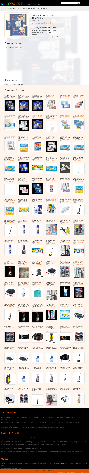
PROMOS (16, 3)
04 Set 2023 (80, 369)
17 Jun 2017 (67, 179)
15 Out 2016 (25, 221)
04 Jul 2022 (53, 118)
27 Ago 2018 (25, 139)
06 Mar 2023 (66, 349)
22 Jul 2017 (80, 221)
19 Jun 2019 (25, 117)
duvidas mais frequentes (57, 463)
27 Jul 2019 (80, 264)
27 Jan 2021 (25, 159)
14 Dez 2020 (11, 160)
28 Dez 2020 (11, 306)
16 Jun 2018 (53, 96)
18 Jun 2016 (67, 116)
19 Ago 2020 (67, 283)
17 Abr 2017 (66, 222)
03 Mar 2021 (67, 159)
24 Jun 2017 (11, 116)
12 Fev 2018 (39, 242)
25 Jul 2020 (53, 286)
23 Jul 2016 (53, 200)
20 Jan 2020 (11, 284)
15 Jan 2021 (39, 309)
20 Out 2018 (11, 263)
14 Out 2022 (80, 328)
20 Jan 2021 (25, 97)
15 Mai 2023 (11, 222)
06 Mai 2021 (80, 160)
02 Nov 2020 (80, 139)
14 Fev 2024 (53, 392)
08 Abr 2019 (25, 264)
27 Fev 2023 (39, 349)
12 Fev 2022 (39, 201)
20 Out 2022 (11, 349)
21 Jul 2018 (67, 242)
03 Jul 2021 (25, 181)
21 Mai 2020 (39, 284)
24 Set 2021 (11, 328)
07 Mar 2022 (39, 328)
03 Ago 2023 (66, 369)
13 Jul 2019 (67, 263)
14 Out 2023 (25, 390)
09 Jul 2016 (67, 96)
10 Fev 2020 (25, 284)
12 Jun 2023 (25, 369)
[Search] (78, 3)
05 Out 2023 (11, 390)
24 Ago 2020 (66, 139)
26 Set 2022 (66, 330)
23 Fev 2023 (53, 349)
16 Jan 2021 (25, 309)
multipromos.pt (62, 472)
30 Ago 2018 (66, 201)
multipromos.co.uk (81, 472)
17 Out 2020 (80, 284)
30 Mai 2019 (53, 263)
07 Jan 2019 (25, 201)
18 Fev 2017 (53, 221)
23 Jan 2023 (53, 180)
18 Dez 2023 (39, 392)
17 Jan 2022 (80, 201)
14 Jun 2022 (39, 180)
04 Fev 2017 (39, 221)
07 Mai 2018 (80, 181)
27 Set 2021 (25, 328)
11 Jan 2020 (39, 116)
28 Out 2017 (25, 241)
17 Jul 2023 (53, 369)
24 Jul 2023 (39, 369)
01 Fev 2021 (39, 159)
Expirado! (47, 23)
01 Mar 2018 (53, 243)
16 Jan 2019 (53, 138)
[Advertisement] (72, 23)
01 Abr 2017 (80, 116)
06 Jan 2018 (11, 137)
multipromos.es (71, 472)
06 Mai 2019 (39, 264)
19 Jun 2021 (11, 97)
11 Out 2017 (11, 241)
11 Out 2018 (11, 202)
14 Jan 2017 (80, 96)
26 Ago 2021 (80, 306)
